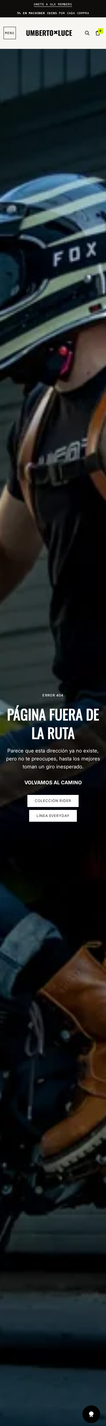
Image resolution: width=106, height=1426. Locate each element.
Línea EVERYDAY (53, 815)
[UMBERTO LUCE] (49, 33)
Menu (9, 33)
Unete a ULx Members (53, 4)
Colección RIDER (53, 800)
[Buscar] (87, 33)
